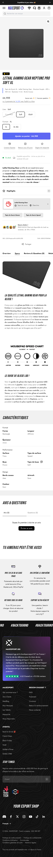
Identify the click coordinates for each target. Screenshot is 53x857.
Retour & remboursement (38, 705)
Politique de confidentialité (32, 838)
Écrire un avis (26, 528)
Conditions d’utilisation (10, 840)
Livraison (32, 701)
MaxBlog (6, 701)
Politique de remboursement (12, 838)
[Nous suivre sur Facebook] (11, 816)
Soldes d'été (7, 753)
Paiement (32, 696)
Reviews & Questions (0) (34, 253)
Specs (17, 253)
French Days (7, 736)
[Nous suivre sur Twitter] (17, 816)
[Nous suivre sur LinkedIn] (43, 816)
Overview (7, 253)
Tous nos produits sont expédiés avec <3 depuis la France (22, 849)
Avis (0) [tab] (6, 512)
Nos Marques (8, 705)
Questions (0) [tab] (33, 512)
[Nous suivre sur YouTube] (30, 816)
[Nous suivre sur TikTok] (37, 816)
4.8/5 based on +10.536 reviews (33, 676)
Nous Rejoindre (9, 718)
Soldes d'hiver (8, 749)
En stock (8, 157)
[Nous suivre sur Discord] (4, 816)
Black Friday (7, 740)
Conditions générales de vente (13, 843)
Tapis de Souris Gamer (12, 215)
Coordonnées (24, 840)
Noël (4, 745)
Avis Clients (7, 696)
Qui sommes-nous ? (10, 692)
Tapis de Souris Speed (33, 215)
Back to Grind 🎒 (9, 731)
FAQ (30, 692)
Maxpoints (6, 714)
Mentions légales (30, 843)
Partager (28, 244)
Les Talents (7, 710)
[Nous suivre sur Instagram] (24, 816)
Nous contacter (35, 710)
